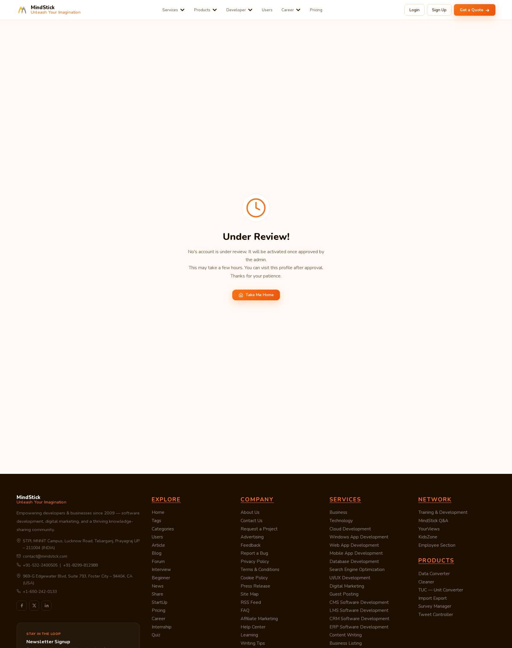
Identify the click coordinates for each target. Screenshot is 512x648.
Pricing (316, 10)
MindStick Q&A (433, 521)
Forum (158, 561)
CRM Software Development (359, 619)
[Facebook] (22, 606)
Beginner (161, 578)
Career (287, 10)
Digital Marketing (346, 586)
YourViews (429, 529)
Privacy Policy (255, 561)
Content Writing (345, 635)
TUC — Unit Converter (440, 590)
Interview (161, 569)
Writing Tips (253, 643)
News (158, 586)
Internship (162, 627)
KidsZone (427, 537)
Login (414, 10)
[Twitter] (34, 606)
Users (267, 10)
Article (158, 545)
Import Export (432, 598)
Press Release (255, 586)
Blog (156, 553)
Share (157, 594)
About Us (250, 512)
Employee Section (436, 545)
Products (202, 10)
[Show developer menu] (250, 9)
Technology (341, 521)
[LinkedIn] (46, 606)
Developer (236, 10)
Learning (249, 635)
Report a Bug (254, 553)
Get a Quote (472, 10)
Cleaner (426, 582)
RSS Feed (251, 602)
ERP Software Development (358, 627)
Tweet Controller (435, 614)
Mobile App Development (356, 553)
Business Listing (345, 643)
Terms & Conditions (260, 569)
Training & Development (443, 512)
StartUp (159, 602)
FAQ (245, 610)
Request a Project (259, 529)
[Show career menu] (298, 9)
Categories (163, 529)
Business (338, 512)
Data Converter (434, 574)
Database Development (354, 561)
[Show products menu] (214, 9)
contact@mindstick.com (45, 556)
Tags (156, 521)
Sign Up (439, 10)
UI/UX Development (349, 578)
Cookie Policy (254, 578)
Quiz (156, 635)
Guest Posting (344, 594)
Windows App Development (358, 537)
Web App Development (354, 545)
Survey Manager (434, 606)
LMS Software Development (358, 610)
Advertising (252, 537)
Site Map (250, 594)
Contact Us (252, 521)
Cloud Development (350, 529)
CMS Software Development (359, 602)
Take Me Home (260, 295)
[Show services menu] (182, 9)
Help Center (253, 627)
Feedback (250, 545)
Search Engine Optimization (357, 569)
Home (158, 512)
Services (170, 10)
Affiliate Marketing (259, 619)
